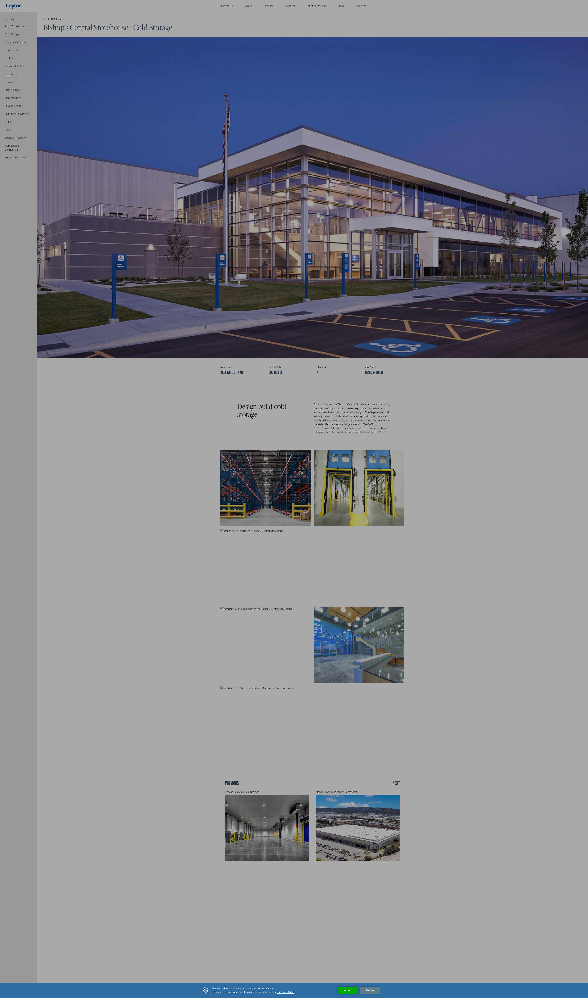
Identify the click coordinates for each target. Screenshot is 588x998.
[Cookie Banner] (294, 990)
